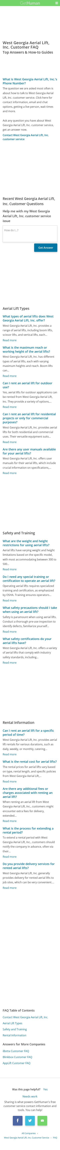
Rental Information (14, 1035)
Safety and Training (15, 1029)
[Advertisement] (30, 168)
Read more (9, 340)
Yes (45, 1089)
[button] (56, 3)
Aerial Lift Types (12, 1023)
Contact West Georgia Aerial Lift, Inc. (25, 1017)
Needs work (29, 1096)
